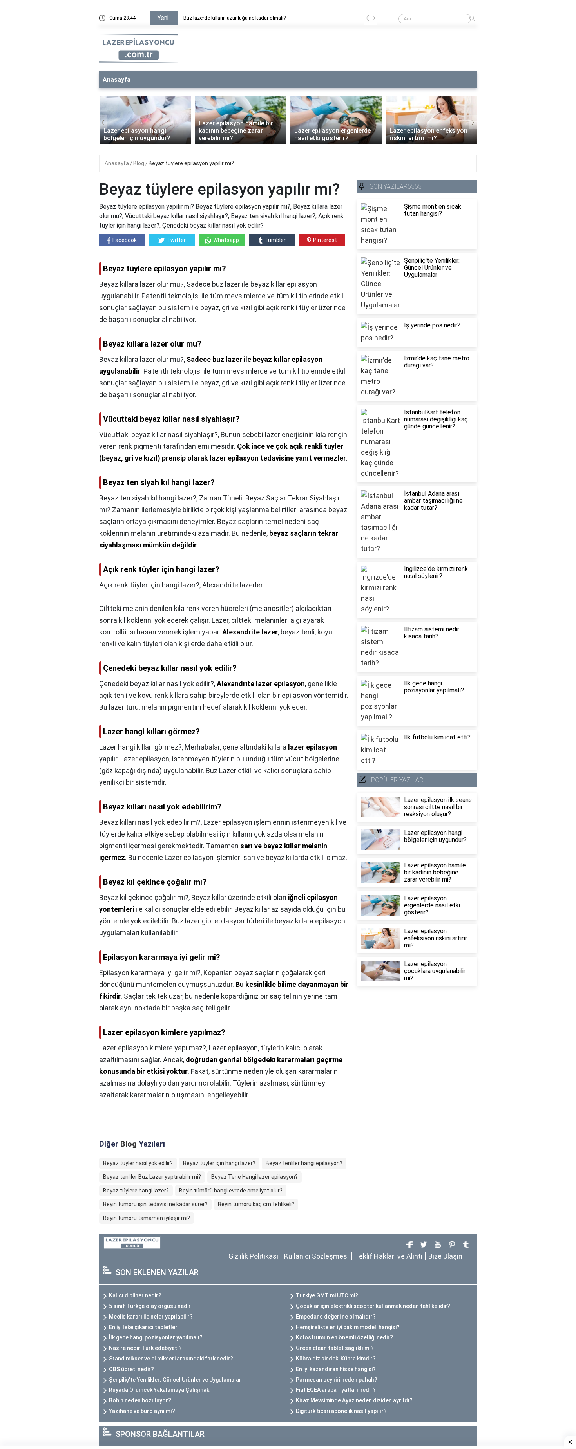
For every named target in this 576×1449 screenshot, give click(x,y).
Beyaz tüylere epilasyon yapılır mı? (191, 163)
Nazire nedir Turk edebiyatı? (145, 1348)
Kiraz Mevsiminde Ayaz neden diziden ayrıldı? (354, 1400)
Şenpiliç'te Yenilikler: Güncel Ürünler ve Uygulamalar (175, 1380)
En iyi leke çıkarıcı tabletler (143, 1327)
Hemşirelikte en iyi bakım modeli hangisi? (348, 1327)
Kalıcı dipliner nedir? (135, 1295)
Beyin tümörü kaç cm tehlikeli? (256, 1204)
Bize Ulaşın (445, 1256)
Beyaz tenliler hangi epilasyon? (304, 1163)
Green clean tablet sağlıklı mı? (335, 1348)
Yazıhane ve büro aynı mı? (142, 1411)
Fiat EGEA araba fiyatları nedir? (336, 1390)
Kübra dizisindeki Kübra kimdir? (336, 1358)
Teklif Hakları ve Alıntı (388, 1256)
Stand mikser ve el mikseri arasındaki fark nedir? (171, 1358)
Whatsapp (226, 240)
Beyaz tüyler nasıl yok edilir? (138, 1163)
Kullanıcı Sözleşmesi (316, 1256)
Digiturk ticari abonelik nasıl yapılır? (341, 1411)
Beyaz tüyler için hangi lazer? (219, 1163)
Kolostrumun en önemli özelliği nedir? (344, 1337)
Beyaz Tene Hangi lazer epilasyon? (254, 1177)
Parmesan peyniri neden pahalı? (336, 1380)
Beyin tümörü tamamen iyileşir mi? (146, 1218)
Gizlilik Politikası (253, 1256)
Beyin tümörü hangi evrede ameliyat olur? (231, 1190)
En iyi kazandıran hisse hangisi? (336, 1369)
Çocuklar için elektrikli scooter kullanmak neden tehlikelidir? (373, 1306)
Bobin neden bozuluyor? (140, 1400)
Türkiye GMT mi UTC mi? (327, 1295)
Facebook (124, 240)
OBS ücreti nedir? (131, 1369)
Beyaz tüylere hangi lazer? (136, 1190)
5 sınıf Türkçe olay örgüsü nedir (150, 1306)
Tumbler (275, 240)
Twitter (176, 240)
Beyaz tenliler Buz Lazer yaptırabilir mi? (152, 1177)
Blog (139, 163)
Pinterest (325, 240)
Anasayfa (116, 79)
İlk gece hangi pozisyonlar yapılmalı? (156, 1337)
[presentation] (367, 19)
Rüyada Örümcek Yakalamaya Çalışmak (159, 1390)
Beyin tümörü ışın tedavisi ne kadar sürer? (155, 1204)
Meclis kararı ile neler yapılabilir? (151, 1316)
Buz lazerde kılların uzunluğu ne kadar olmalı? (234, 18)
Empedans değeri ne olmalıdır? (336, 1316)
